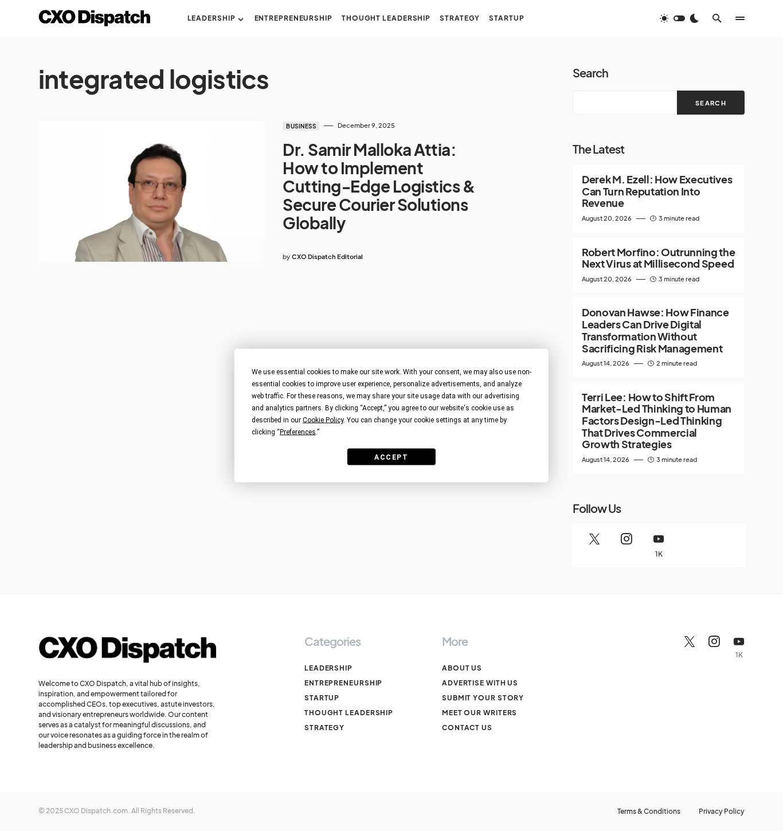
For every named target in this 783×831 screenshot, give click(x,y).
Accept (391, 457)
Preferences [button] (298, 432)
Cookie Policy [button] (323, 420)
